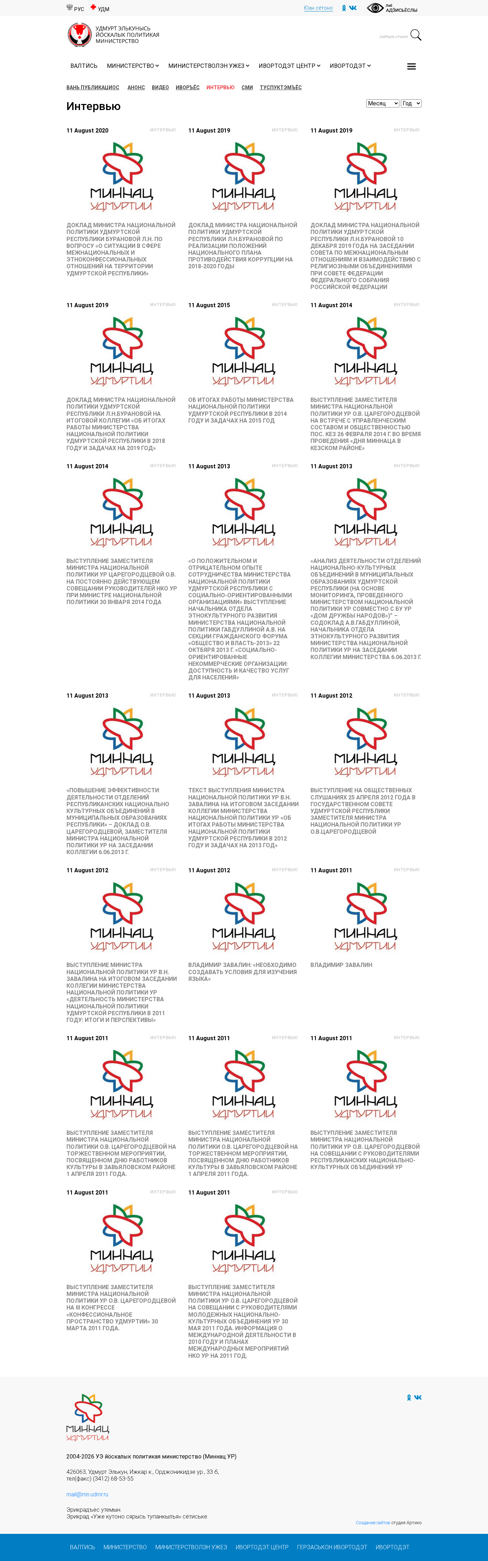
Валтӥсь (84, 66)
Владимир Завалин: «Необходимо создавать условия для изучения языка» (242, 972)
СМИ (247, 87)
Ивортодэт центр (287, 66)
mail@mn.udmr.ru (87, 1494)
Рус (79, 9)
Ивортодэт (348, 66)
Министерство (130, 66)
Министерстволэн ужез (206, 66)
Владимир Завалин (341, 965)
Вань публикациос (92, 87)
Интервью (220, 87)
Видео (160, 87)
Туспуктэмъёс (281, 87)
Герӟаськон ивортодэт (332, 1547)
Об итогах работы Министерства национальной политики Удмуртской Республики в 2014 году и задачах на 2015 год (241, 410)
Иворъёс (188, 87)
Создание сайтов (373, 1522)
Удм (103, 9)
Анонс (136, 87)
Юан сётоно (318, 8)
